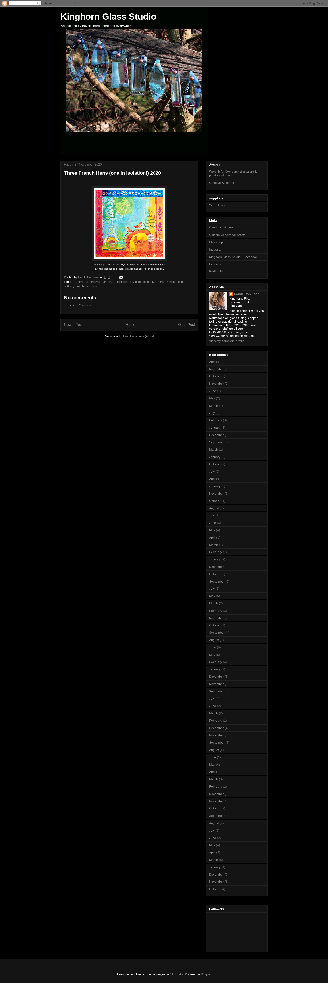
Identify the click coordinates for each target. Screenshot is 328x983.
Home (130, 325)
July (212, 413)
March (213, 405)
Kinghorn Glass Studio (108, 16)
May (212, 398)
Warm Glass (217, 205)
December (216, 435)
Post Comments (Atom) (138, 336)
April (212, 361)
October (214, 376)
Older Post (186, 325)
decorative (149, 281)
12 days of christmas (88, 281)
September (217, 442)
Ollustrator (176, 974)
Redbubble (216, 271)
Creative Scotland (221, 182)
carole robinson (118, 281)
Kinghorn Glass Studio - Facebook (233, 257)
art (105, 281)
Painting (171, 281)
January (214, 427)
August (214, 508)
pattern (68, 286)
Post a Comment (80, 305)
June (212, 391)
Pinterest (215, 264)
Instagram (216, 249)
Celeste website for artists (227, 235)
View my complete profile (226, 341)
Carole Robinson (221, 227)
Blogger (206, 974)
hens (161, 281)
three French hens (86, 286)
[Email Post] (120, 277)
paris (181, 281)
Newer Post (73, 325)
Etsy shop (216, 242)
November (216, 369)
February (215, 420)
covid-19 (135, 281)
